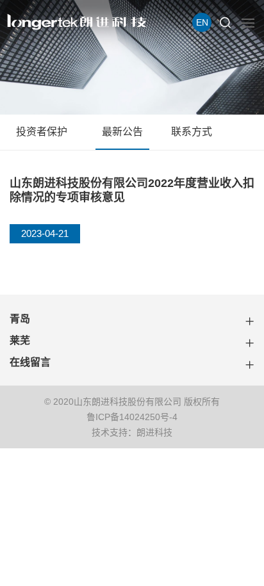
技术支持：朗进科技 (132, 432)
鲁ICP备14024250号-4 (132, 417)
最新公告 (122, 131)
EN (202, 22)
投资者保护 (41, 131)
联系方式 (191, 131)
